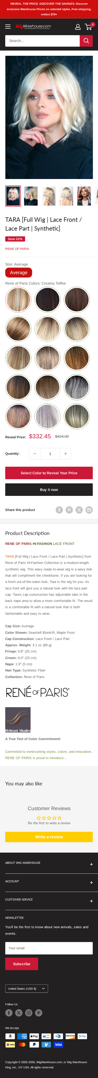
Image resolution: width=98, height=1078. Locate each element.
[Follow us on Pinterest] (38, 1013)
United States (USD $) (22, 988)
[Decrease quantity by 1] (34, 453)
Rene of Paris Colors (35, 283)
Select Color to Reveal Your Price (49, 473)
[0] (88, 27)
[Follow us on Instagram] (28, 1013)
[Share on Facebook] (59, 510)
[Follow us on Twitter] (18, 1013)
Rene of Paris (17, 249)
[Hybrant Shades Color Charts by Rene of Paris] (18, 707)
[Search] (86, 41)
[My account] (77, 27)
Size (16, 264)
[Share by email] (89, 510)
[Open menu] (7, 26)
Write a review (49, 837)
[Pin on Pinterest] (69, 510)
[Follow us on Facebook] (9, 1013)
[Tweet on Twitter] (79, 510)
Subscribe (21, 964)
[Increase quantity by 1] (65, 453)
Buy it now (49, 490)
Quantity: (12, 453)
